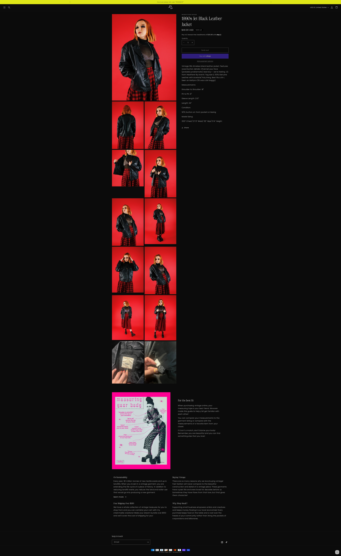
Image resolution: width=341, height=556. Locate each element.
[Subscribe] (147, 542)
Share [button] (186, 128)
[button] (4, 7)
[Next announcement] (271, 2)
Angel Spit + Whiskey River (173, 552)
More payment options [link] (205, 61)
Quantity (185, 38)
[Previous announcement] (70, 2)
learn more (118, 497)
